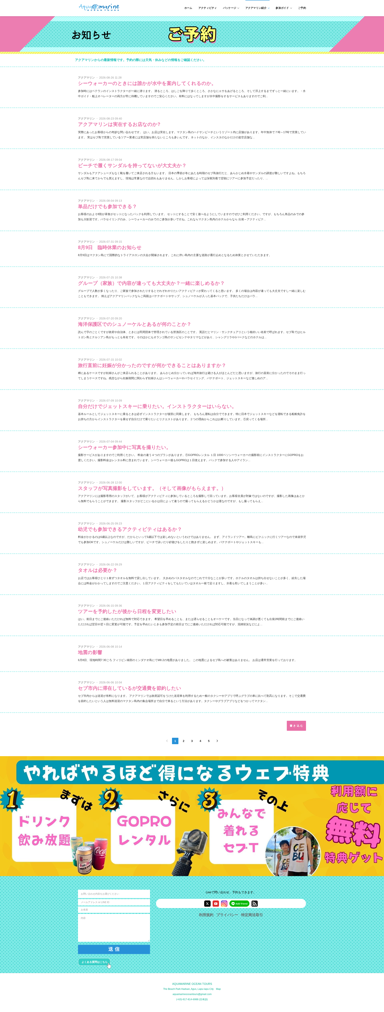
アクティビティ (207, 7)
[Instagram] (224, 903)
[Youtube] (216, 903)
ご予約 (302, 7)
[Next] (217, 741)
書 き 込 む (296, 725)
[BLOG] (254, 903)
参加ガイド (282, 7)
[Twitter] (207, 903)
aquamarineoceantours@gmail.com (192, 994)
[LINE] (239, 903)
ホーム (188, 7)
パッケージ (229, 7)
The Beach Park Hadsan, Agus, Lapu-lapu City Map (192, 989)
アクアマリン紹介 (256, 7)
